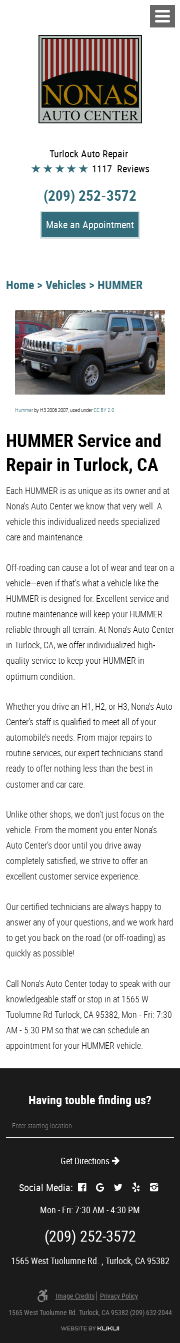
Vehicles (66, 285)
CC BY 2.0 (104, 410)
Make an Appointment (90, 224)
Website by (90, 1328)
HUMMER (120, 285)
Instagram (154, 1188)
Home (20, 285)
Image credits (75, 1296)
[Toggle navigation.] (162, 16)
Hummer (24, 410)
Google (100, 1188)
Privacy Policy (119, 1296)
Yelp (136, 1188)
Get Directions (85, 1161)
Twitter (118, 1188)
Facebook (82, 1188)
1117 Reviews (121, 168)
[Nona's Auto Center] (90, 79)
